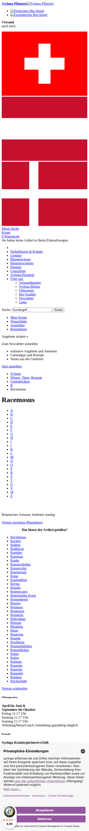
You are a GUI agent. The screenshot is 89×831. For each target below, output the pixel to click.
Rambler (16, 553)
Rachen (15, 541)
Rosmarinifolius (21, 646)
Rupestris (16, 673)
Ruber (14, 654)
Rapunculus (18, 568)
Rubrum (16, 661)
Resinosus (17, 611)
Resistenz (16, 615)
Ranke (14, 560)
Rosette (15, 638)
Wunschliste (18, 321)
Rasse (14, 576)
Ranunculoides (20, 564)
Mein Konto (18, 317)
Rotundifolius (19, 650)
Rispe (14, 630)
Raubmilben (18, 580)
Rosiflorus (17, 642)
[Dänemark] (44, 225)
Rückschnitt (18, 681)
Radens (15, 545)
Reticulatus (17, 619)
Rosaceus (16, 634)
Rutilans (16, 677)
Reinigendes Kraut (23, 595)
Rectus (15, 584)
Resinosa (16, 607)
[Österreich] (44, 159)
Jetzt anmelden (12, 366)
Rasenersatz (18, 572)
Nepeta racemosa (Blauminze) (22, 522)
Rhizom (15, 623)
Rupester (16, 665)
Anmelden (17, 325)
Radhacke (17, 549)
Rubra (14, 658)
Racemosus (18, 537)
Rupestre (16, 669)
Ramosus (16, 556)
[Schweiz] (44, 94)
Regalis (15, 588)
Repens (15, 603)
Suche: (6, 310)
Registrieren (18, 329)
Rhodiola (16, 626)
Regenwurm (18, 591)
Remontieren (19, 599)
